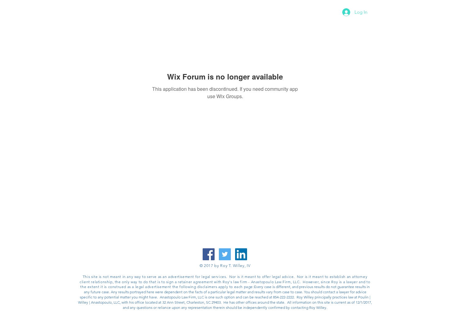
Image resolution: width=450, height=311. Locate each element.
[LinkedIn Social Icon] (241, 254)
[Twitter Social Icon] (225, 254)
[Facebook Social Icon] (209, 254)
